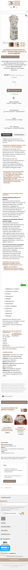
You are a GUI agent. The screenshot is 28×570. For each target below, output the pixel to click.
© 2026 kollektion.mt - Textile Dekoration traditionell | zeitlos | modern (14, 566)
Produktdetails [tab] (19, 134)
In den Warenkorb (14, 90)
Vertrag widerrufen (14, 559)
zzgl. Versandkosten (19, 75)
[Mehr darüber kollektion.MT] (7, 490)
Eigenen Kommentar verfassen (11, 56)
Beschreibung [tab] (7, 134)
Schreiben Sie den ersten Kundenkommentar (15, 402)
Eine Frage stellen (10, 481)
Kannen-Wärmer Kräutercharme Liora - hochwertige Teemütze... (7, 429)
